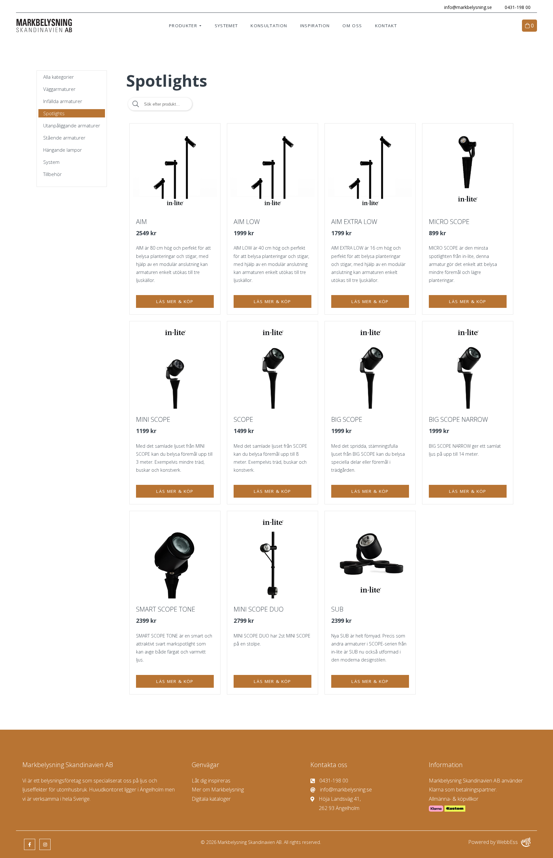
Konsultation (269, 25)
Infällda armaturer (62, 101)
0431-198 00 (518, 7)
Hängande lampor (62, 150)
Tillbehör (52, 174)
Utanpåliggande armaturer (71, 125)
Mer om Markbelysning (218, 789)
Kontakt (386, 25)
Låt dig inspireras (211, 780)
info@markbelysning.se (468, 7)
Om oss (352, 25)
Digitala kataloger (211, 798)
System (51, 162)
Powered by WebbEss (493, 842)
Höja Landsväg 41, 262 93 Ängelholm (340, 803)
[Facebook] (29, 844)
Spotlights (54, 113)
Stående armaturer (64, 137)
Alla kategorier (58, 77)
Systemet (226, 25)
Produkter (183, 25)
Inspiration (315, 25)
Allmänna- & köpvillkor (453, 798)
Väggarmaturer (59, 89)
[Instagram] (45, 844)
